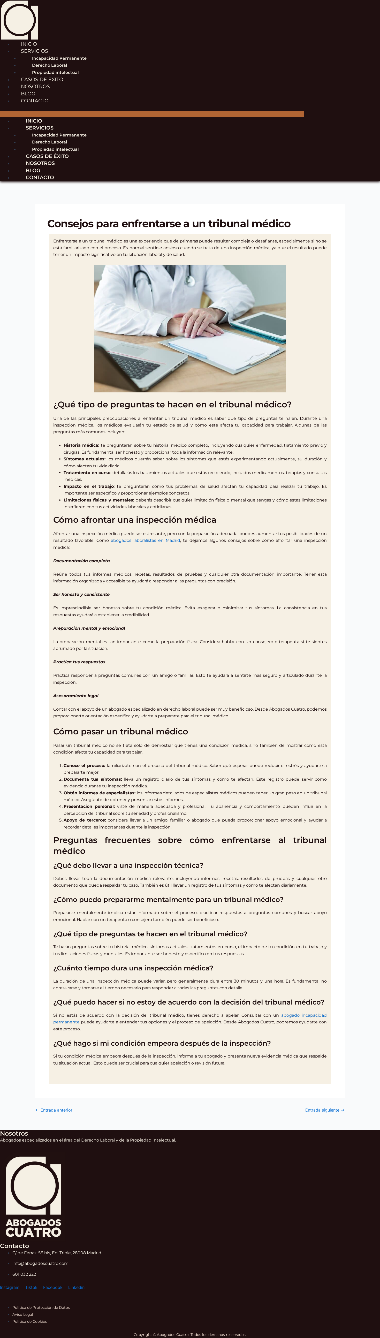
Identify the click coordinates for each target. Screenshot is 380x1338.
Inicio (34, 121)
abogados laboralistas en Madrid (145, 540)
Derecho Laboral (49, 65)
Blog (33, 170)
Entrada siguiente (325, 1110)
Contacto (35, 100)
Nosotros (40, 163)
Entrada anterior (53, 1110)
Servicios (34, 51)
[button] (152, 114)
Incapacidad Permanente (59, 58)
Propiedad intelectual (55, 149)
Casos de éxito (47, 156)
